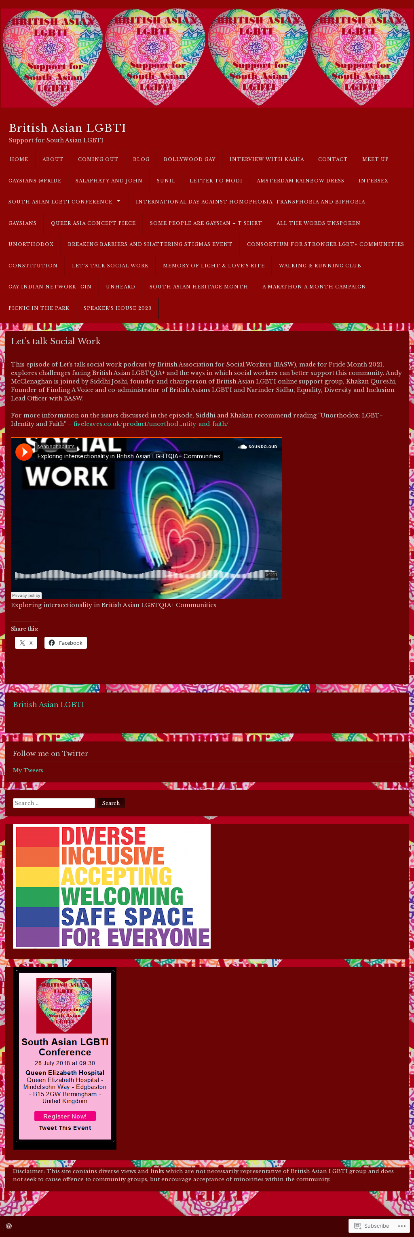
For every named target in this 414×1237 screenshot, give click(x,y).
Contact (333, 159)
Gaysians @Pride (34, 181)
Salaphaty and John (109, 181)
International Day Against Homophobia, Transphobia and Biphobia (250, 202)
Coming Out (98, 159)
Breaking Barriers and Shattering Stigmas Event (150, 244)
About (53, 159)
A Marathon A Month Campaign (314, 287)
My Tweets (28, 770)
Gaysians (22, 223)
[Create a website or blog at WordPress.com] (9, 1226)
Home (19, 159)
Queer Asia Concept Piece (93, 223)
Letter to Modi (216, 181)
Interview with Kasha (267, 159)
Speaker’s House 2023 (118, 308)
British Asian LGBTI (67, 128)
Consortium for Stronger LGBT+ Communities (325, 244)
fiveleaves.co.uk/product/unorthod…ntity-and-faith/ (151, 424)
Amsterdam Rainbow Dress (300, 181)
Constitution (33, 266)
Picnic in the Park (39, 308)
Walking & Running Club (320, 266)
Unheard (120, 287)
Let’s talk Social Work (110, 266)
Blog (141, 159)
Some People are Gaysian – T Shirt (206, 223)
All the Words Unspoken (319, 223)
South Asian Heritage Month (199, 287)
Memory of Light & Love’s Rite (214, 266)
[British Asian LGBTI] (207, 58)
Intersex (374, 181)
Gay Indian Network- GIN (50, 287)
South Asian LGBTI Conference (60, 202)
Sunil (166, 181)
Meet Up (375, 159)
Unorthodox (31, 244)
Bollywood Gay (189, 159)
